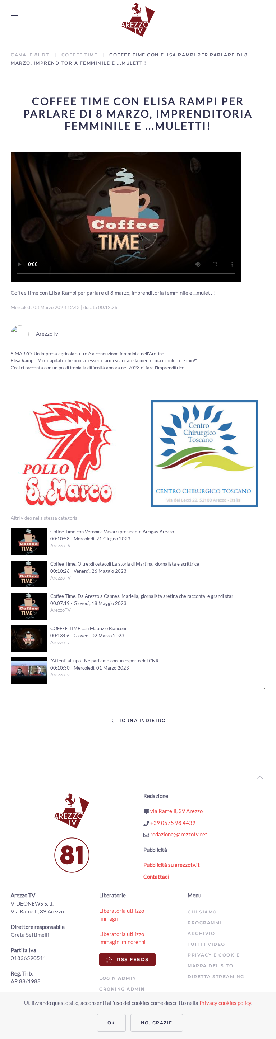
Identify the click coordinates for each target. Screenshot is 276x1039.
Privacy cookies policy (225, 1003)
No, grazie (156, 1022)
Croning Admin (122, 989)
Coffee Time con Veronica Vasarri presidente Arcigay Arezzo (112, 531)
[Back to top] (260, 777)
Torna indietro (141, 720)
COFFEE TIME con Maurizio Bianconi (88, 628)
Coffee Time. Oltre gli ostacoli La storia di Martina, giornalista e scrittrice (124, 564)
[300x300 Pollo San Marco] (72, 453)
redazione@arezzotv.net (178, 834)
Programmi (205, 922)
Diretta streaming (216, 976)
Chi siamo (202, 912)
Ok (111, 1022)
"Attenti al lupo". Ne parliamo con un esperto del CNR (104, 660)
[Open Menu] (14, 18)
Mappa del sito (210, 965)
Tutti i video (206, 944)
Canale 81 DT (31, 54)
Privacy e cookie (214, 955)
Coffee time (79, 54)
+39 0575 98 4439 (172, 823)
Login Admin (118, 978)
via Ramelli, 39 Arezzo (176, 811)
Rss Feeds (133, 959)
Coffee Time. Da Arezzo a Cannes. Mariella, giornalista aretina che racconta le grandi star (141, 596)
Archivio (201, 933)
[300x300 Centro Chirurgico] (204, 453)
